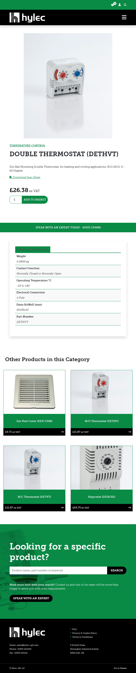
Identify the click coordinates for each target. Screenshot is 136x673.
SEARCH (117, 570)
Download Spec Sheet (26, 177)
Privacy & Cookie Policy (84, 633)
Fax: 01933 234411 (18, 653)
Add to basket (35, 199)
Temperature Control (27, 145)
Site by (120, 668)
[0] (112, 5)
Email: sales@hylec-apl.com (24, 645)
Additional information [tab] (32, 249)
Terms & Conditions (82, 637)
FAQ (74, 629)
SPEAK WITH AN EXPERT (31, 598)
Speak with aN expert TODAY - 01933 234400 (68, 227)
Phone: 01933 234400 (20, 649)
